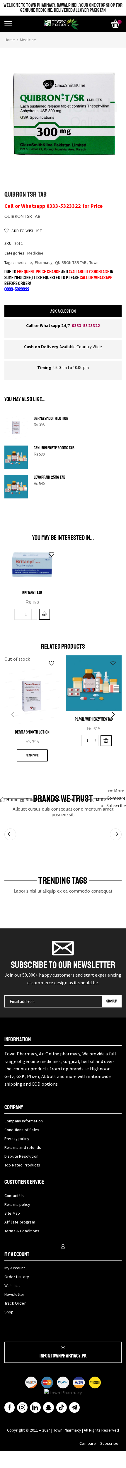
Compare (87, 1443)
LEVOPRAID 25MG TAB (49, 477)
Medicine (28, 39)
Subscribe (109, 1443)
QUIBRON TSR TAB (70, 262)
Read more (32, 755)
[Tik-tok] (61, 1407)
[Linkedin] (35, 1407)
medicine (24, 262)
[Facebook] (9, 1407)
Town (94, 262)
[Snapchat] (48, 1407)
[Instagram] (22, 1407)
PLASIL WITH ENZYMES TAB (94, 719)
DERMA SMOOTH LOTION (51, 418)
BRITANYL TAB (32, 592)
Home (10, 39)
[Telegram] (74, 1407)
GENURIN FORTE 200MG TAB (54, 448)
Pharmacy (43, 262)
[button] (8, 24)
